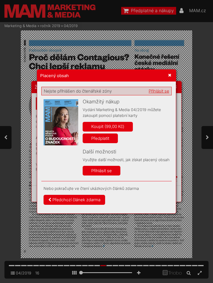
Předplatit (100, 138)
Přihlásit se (159, 91)
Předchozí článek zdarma (75, 199)
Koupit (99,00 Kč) (107, 126)
